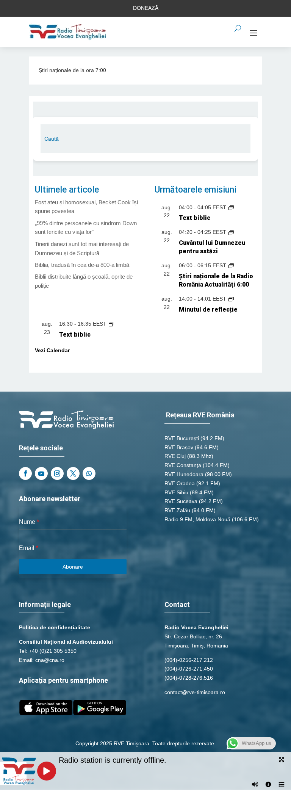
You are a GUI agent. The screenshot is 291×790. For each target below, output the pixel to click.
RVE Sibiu (176, 492)
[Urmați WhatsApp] (89, 473)
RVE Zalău (177, 510)
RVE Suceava (180, 501)
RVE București (181, 438)
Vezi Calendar (52, 350)
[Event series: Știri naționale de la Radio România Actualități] (231, 265)
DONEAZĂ (145, 8)
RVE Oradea (179, 483)
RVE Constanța (182, 465)
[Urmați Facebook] (25, 473)
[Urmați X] (73, 473)
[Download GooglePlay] (99, 713)
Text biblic (194, 217)
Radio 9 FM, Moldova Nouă (197, 519)
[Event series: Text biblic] (231, 207)
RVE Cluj (175, 456)
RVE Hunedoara (183, 474)
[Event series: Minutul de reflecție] (231, 299)
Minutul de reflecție (208, 309)
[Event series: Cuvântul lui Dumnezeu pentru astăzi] (231, 232)
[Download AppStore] (45, 713)
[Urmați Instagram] (57, 473)
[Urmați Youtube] (41, 473)
